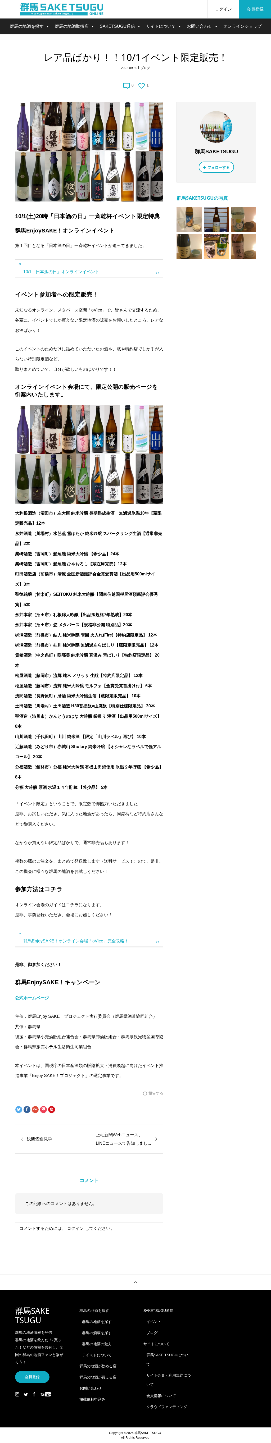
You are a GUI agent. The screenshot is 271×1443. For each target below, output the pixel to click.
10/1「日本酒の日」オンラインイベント (61, 271)
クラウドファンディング (166, 1407)
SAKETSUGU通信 (117, 26)
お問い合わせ (199, 26)
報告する (155, 1093)
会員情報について (161, 1396)
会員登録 (255, 9)
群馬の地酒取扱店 (72, 26)
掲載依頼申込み (92, 1399)
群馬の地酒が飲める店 (97, 1366)
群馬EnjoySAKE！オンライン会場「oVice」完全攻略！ (76, 941)
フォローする (218, 167)
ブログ (145, 68)
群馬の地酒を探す (27, 26)
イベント (153, 1322)
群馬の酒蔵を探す (97, 1333)
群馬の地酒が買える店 (97, 1377)
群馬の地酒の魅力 (97, 1344)
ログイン (223, 9)
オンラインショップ (242, 26)
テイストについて (97, 1355)
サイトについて (161, 26)
